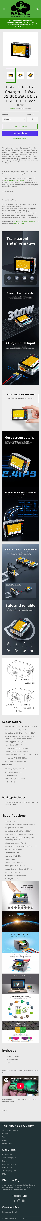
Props (4, 1140)
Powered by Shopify (21, 1219)
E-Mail (14, 1212)
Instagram (6, 1212)
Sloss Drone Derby (9, 1164)
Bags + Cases (7, 1143)
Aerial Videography (9, 1158)
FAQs (4, 1174)
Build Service (7, 1154)
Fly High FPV (11, 1219)
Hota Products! (18, 224)
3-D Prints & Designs (10, 1130)
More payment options (20, 138)
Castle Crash (7, 1168)
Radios (4, 1137)
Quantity (30, 114)
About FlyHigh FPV (9, 1171)
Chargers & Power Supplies (25, 221)
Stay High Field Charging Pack (15, 180)
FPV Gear (5, 1134)
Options (5, 114)
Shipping (12, 108)
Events (4, 1161)
